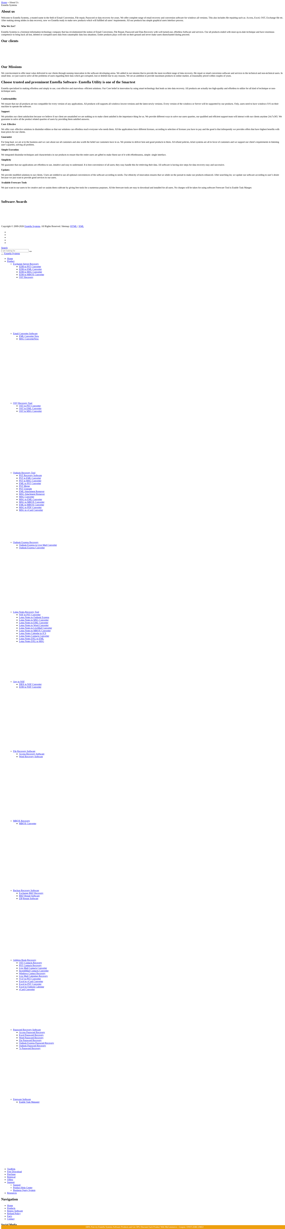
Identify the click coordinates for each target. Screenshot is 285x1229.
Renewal (11, 1177)
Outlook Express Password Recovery (36, 1043)
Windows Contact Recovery (32, 973)
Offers (10, 1179)
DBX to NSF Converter (30, 684)
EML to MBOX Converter (31, 504)
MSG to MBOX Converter (31, 502)
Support (11, 1182)
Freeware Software (22, 1099)
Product (10, 261)
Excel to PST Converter (30, 984)
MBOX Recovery (21, 821)
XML (81, 226)
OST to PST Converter (30, 406)
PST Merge (24, 486)
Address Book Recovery (24, 960)
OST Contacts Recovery (30, 962)
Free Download (14, 1171)
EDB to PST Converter (30, 266)
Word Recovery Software (31, 756)
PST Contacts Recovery (30, 965)
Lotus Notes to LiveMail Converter (35, 628)
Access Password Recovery (32, 1032)
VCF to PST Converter (30, 978)
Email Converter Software (25, 333)
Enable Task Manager (29, 1102)
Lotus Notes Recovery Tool (26, 612)
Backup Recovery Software (26, 890)
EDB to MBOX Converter (31, 274)
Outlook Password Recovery (32, 1045)
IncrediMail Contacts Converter (34, 970)
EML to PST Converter (30, 483)
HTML (73, 226)
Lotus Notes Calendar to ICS (32, 633)
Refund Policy (14, 1213)
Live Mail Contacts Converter (33, 968)
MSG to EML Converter (30, 499)
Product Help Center (22, 1187)
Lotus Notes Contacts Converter (34, 636)
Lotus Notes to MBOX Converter (35, 630)
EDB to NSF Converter (30, 687)
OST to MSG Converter (30, 411)
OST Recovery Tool (22, 403)
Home (4, 2)
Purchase (11, 1174)
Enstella (12, 253)
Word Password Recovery (31, 1037)
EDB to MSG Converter (30, 272)
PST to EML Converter (30, 478)
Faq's (9, 1216)
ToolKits (11, 1169)
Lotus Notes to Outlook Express (34, 617)
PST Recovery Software (30, 475)
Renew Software (15, 1211)
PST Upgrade (25, 488)
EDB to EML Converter (30, 269)
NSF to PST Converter (30, 614)
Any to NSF (19, 681)
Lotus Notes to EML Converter (33, 622)
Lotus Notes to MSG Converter (34, 620)
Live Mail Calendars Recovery (33, 976)
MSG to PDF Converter (30, 507)
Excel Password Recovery (31, 1035)
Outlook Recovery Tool (24, 472)
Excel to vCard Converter (31, 981)
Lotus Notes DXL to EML (31, 638)
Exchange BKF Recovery (31, 893)
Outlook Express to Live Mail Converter (38, 545)
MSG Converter (29, 339)
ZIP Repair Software (28, 898)
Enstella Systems (32, 226)
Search (4, 247)
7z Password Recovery (30, 1048)
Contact (10, 1219)
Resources (12, 1193)
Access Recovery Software (31, 754)
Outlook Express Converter (32, 547)
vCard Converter (27, 989)
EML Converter (29, 336)
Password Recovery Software (27, 1029)
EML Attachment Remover (31, 491)
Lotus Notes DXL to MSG (31, 641)
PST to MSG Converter (30, 480)
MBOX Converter (27, 823)
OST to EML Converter (30, 408)
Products (11, 1208)
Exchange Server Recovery (26, 264)
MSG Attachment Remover (32, 494)
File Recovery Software (24, 751)
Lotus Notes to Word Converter (34, 625)
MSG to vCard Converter (31, 510)
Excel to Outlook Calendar (31, 986)
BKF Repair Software (29, 896)
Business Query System (24, 1190)
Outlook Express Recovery (25, 542)
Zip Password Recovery (30, 1040)
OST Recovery (26, 277)
